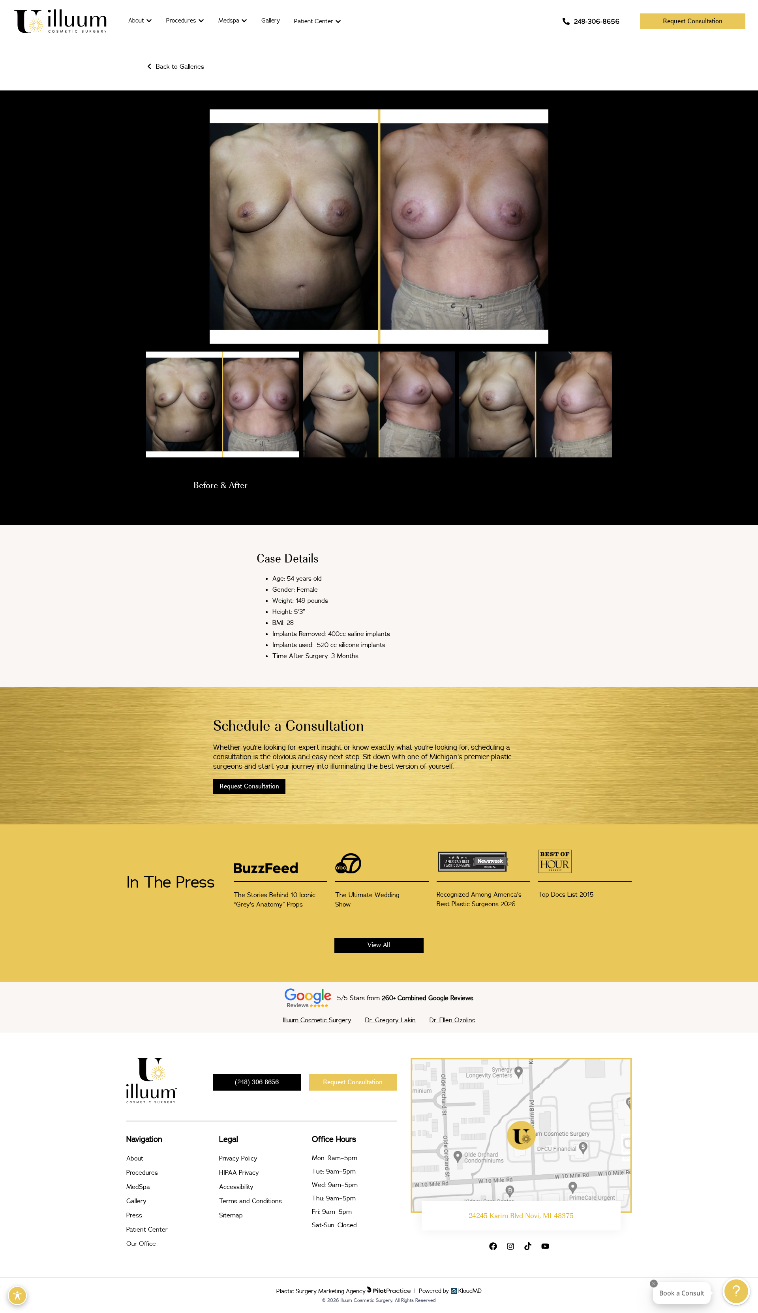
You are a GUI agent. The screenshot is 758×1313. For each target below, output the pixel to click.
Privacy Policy (238, 1158)
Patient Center (147, 1229)
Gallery (136, 1201)
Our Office (141, 1243)
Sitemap (231, 1215)
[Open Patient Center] (338, 21)
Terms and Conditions (250, 1201)
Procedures (142, 1172)
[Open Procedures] (201, 20)
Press (134, 1215)
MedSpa (138, 1187)
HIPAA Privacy (239, 1172)
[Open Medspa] (244, 20)
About (134, 1158)
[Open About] (149, 20)
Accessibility (236, 1187)
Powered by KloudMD (450, 1291)
